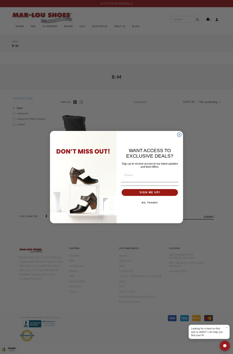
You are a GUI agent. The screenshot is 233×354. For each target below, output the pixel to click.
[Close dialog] (179, 135)
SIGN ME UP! (150, 192)
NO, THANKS (150, 203)
